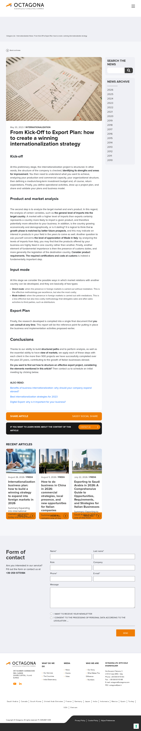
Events (68, 673)
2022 (110, 107)
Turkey (131, 701)
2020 (110, 116)
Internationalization (38, 127)
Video (68, 676)
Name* (53, 551)
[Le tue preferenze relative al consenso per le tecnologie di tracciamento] (136, 726)
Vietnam (73, 707)
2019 (110, 120)
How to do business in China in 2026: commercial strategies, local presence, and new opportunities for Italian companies (53, 496)
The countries (49, 676)
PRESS (29, 477)
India (95, 701)
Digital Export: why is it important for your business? (38, 402)
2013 (109, 147)
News (68, 670)
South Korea (35, 701)
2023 (110, 103)
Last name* (98, 551)
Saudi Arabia (12, 701)
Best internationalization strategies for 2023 (34, 397)
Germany (78, 701)
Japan (87, 701)
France (69, 701)
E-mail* (96, 573)
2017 (109, 129)
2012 (110, 151)
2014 (109, 142)
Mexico (115, 701)
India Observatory (50, 679)
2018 (109, 125)
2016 (110, 134)
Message (54, 584)
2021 (110, 112)
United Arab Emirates (53, 701)
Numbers (91, 679)
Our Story (91, 670)
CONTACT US (85, 427)
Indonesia (104, 701)
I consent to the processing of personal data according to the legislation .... (89, 619)
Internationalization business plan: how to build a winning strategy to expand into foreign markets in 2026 (21, 492)
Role (52, 562)
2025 (110, 94)
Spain (123, 701)
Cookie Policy (93, 720)
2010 (110, 160)
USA (66, 707)
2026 (110, 90)
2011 (109, 156)
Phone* (53, 573)
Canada (24, 701)
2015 (110, 138)
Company (98, 562)
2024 (110, 98)
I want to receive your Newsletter (73, 614)
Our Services (48, 673)
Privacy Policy (80, 720)
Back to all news (14, 50)
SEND (125, 633)
